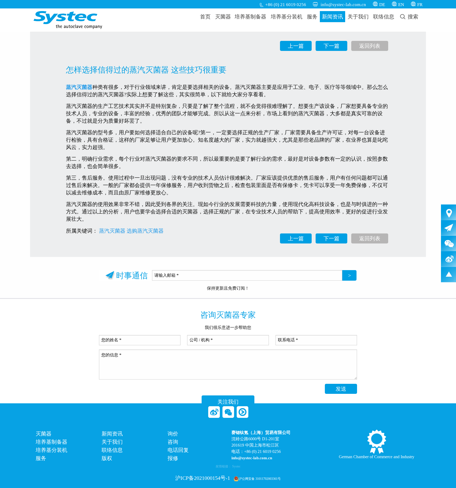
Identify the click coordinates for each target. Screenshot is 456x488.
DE (382, 4)
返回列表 (369, 46)
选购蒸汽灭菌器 (145, 231)
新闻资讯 (332, 17)
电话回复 (178, 450)
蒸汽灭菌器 (112, 231)
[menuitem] (205, 16)
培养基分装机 (286, 17)
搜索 (412, 17)
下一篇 (331, 46)
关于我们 (358, 17)
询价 (173, 434)
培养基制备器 (250, 17)
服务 (312, 17)
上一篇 (296, 46)
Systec (236, 466)
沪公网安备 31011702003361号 (260, 479)
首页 (205, 17)
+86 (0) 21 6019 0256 (285, 4)
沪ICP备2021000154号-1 (202, 478)
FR (419, 4)
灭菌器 (223, 17)
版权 (107, 458)
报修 (173, 458)
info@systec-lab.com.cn (343, 4)
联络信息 (383, 17)
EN (401, 4)
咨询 (173, 442)
